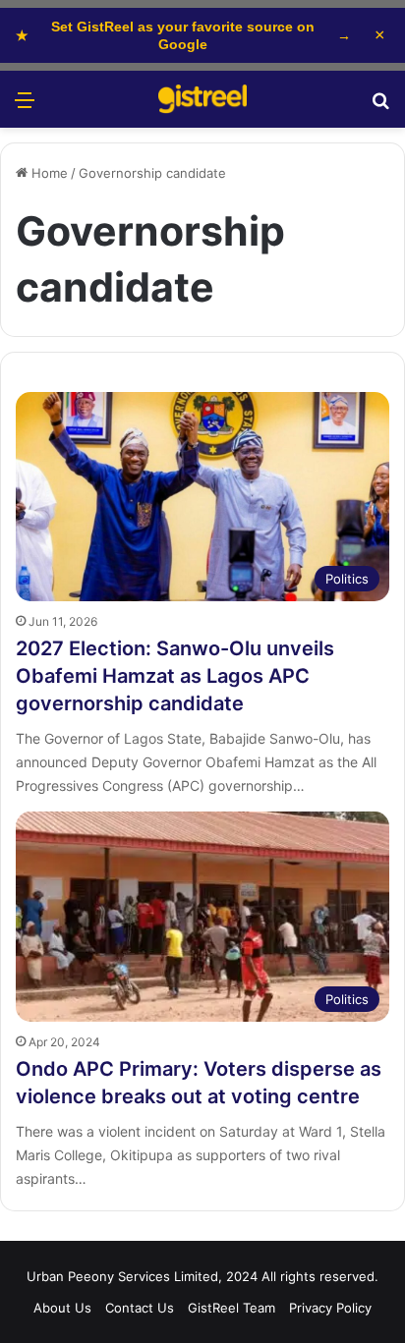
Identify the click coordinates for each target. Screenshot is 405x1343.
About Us (62, 1307)
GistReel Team (231, 1307)
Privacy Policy (330, 1307)
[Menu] (24, 106)
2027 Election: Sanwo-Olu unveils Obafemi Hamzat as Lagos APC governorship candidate (175, 676)
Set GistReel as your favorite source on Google (183, 35)
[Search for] (380, 106)
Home (48, 173)
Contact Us (139, 1307)
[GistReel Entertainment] (202, 99)
